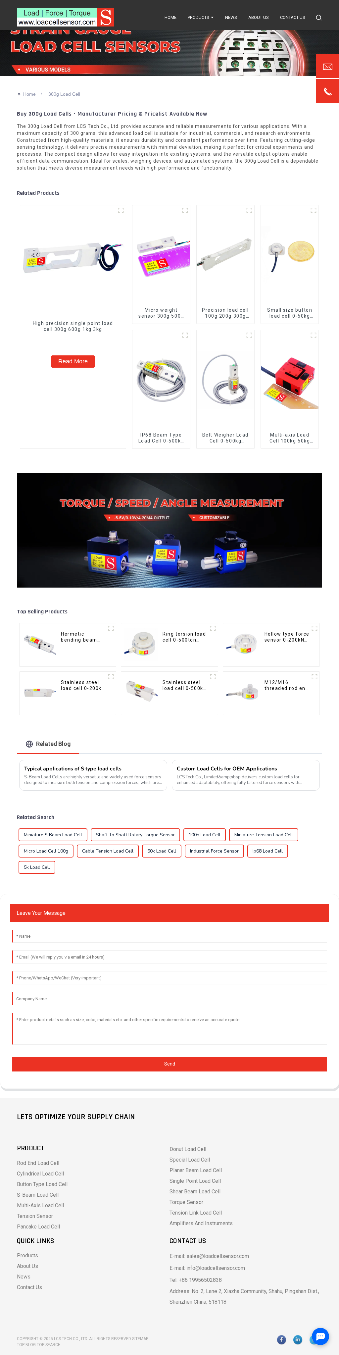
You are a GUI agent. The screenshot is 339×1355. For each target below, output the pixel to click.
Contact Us (29, 1287)
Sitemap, (141, 1338)
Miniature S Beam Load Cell (53, 835)
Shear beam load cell (195, 1191)
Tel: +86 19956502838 (196, 1280)
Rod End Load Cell (38, 1163)
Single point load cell (195, 1181)
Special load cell (190, 1160)
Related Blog (53, 743)
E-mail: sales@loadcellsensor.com (209, 1256)
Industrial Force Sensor (214, 851)
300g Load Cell (64, 94)
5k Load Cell (37, 867)
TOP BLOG (27, 1344)
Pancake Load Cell (38, 1227)
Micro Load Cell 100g (46, 851)
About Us (27, 1266)
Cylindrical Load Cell (40, 1174)
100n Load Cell (204, 835)
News (23, 1277)
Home (29, 94)
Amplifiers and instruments (201, 1223)
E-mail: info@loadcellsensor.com (207, 1268)
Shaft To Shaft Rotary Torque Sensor (135, 835)
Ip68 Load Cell (268, 851)
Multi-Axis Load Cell (40, 1205)
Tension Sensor (35, 1216)
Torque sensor (186, 1202)
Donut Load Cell (188, 1149)
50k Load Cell (161, 851)
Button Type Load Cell (42, 1184)
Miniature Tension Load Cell (263, 835)
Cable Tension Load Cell (107, 851)
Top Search (49, 1344)
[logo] (65, 17)
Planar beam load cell (196, 1170)
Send (169, 1064)
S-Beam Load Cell (38, 1195)
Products (27, 1255)
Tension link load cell (196, 1213)
